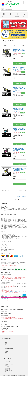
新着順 (14, 45)
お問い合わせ (7, 365)
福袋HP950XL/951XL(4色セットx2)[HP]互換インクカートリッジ (19, 69)
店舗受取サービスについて (10, 364)
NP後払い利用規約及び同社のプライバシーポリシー (9, 298)
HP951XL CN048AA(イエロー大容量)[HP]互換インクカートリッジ (19, 169)
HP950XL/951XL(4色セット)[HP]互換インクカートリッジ (19, 50)
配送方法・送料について (9, 366)
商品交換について (8, 369)
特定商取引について (8, 370)
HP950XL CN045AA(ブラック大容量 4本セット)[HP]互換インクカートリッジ (19, 89)
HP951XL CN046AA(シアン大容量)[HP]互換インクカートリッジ (19, 130)
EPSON (6, 341)
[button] (25, 2)
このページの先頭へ (22, 196)
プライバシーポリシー (9, 371)
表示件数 (22, 45)
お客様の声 (7, 362)
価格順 (5, 45)
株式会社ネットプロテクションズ (16, 291)
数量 (14, 58)
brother (6, 343)
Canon (6, 342)
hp (5, 344)
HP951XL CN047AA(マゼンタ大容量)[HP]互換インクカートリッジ (19, 149)
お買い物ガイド (7, 361)
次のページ (22, 190)
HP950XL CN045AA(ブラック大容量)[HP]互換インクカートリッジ (19, 110)
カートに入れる (19, 63)
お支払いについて (8, 368)
